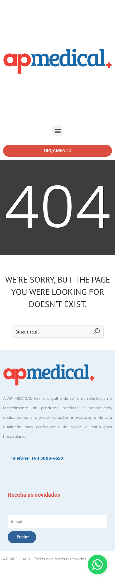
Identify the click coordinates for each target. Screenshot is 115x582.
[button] (57, 130)
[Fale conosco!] (97, 564)
